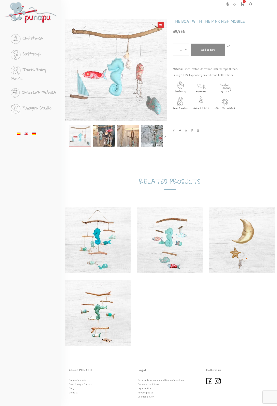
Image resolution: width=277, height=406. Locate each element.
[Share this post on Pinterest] (192, 130)
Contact (73, 392)
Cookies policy (146, 396)
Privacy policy (145, 392)
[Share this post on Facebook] (174, 130)
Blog (71, 388)
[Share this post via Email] (198, 130)
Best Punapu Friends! (80, 384)
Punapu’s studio (77, 379)
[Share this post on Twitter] (180, 130)
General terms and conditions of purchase (161, 379)
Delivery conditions (148, 384)
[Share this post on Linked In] (186, 130)
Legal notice (144, 388)
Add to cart (208, 49)
